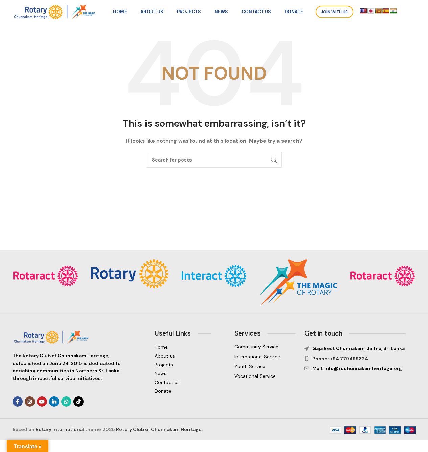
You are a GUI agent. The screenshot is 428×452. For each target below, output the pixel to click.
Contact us (167, 382)
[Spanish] (385, 11)
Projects (164, 365)
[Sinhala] (378, 11)
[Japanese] (370, 11)
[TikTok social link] (78, 401)
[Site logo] (56, 11)
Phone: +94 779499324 (340, 359)
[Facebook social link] (18, 401)
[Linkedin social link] (54, 401)
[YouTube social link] (42, 401)
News (160, 373)
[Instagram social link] (30, 401)
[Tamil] (393, 11)
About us (165, 356)
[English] (363, 11)
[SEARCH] (274, 160)
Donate (163, 391)
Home (161, 347)
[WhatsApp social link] (66, 401)
